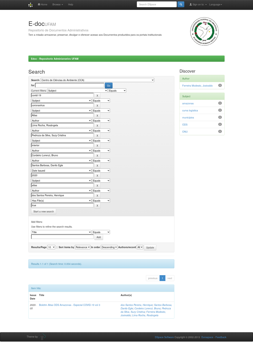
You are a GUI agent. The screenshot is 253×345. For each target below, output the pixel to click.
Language (214, 4)
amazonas (188, 103)
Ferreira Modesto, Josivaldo (197, 85)
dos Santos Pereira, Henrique (137, 305)
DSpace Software (164, 337)
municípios (188, 117)
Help (70, 4)
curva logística (190, 110)
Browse (56, 4)
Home (43, 4)
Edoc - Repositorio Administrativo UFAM (54, 58)
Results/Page (39, 247)
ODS (184, 124)
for (32, 85)
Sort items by (66, 247)
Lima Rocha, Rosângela (145, 315)
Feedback (220, 337)
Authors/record (127, 247)
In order (95, 247)
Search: (35, 80)
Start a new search (43, 211)
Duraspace (207, 337)
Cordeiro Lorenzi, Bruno (147, 308)
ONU (185, 131)
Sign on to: (198, 4)
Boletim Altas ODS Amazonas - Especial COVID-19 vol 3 (69, 305)
